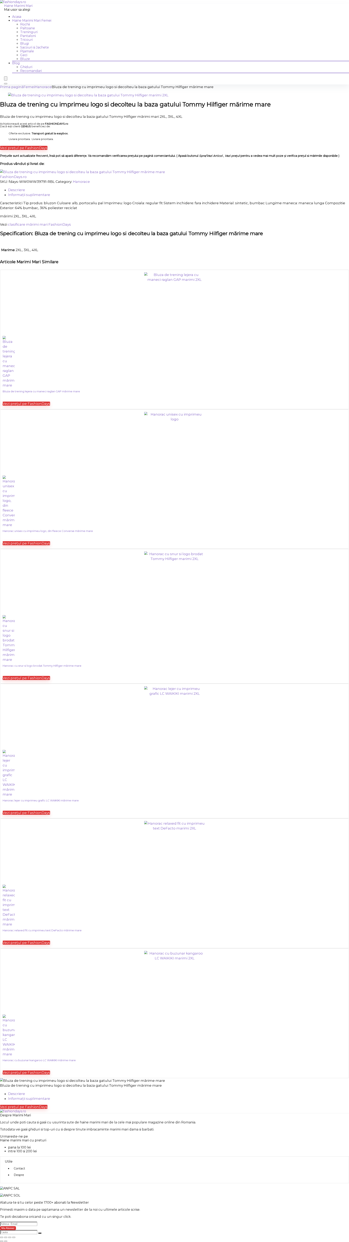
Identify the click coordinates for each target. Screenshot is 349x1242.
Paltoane (27, 28)
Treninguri (29, 32)
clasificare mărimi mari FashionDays (39, 224)
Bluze (25, 59)
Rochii (25, 24)
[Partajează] (9, 1237)
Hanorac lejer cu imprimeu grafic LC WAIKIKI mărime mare (41, 800)
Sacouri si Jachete (34, 47)
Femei (29, 87)
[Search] (5, 83)
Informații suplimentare (29, 1099)
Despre (19, 1175)
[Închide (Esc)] (13, 1237)
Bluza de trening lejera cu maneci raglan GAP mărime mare (41, 391)
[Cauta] (39, 1233)
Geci (23, 55)
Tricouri (26, 40)
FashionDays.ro (13, 177)
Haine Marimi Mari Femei (31, 20)
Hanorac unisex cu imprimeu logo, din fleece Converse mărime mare (48, 531)
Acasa (16, 17)
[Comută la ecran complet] (5, 1237)
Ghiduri (26, 67)
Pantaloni (28, 36)
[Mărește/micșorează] (1, 1237)
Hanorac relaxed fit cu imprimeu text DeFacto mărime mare (42, 930)
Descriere (16, 1094)
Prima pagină (11, 87)
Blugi (24, 43)
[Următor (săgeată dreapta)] (5, 1241)
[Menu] (5, 78)
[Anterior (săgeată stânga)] (1, 1241)
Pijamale (27, 51)
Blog (16, 63)
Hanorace (43, 87)
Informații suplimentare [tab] (29, 195)
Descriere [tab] (16, 190)
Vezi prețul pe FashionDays (23, 148)
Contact (19, 1168)
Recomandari (31, 71)
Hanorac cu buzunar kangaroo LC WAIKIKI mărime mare (39, 1060)
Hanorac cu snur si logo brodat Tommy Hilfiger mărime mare (42, 665)
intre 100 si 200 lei (22, 1151)
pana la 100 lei (19, 1147)
